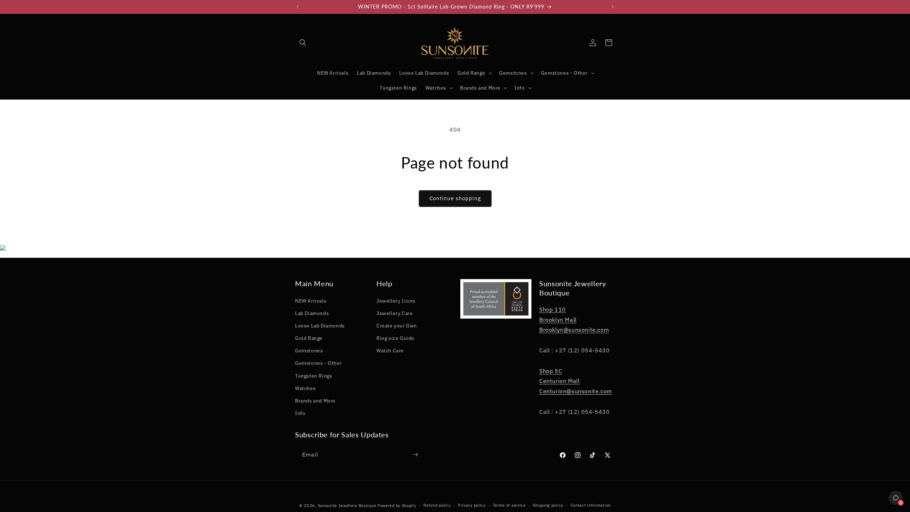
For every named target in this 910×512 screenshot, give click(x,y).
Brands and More (315, 401)
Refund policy (436, 505)
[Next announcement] (612, 7)
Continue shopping (455, 198)
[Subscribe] (415, 455)
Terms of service (509, 505)
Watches (305, 388)
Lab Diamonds (312, 313)
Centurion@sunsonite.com (575, 391)
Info (300, 413)
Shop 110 (552, 309)
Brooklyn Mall (558, 319)
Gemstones (309, 350)
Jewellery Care (394, 313)
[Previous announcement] (297, 7)
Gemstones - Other (318, 363)
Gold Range (309, 338)
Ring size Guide (395, 338)
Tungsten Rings (313, 376)
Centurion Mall (559, 380)
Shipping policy (548, 505)
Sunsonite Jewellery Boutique (347, 505)
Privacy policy (472, 505)
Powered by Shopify (397, 505)
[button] (303, 42)
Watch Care (390, 350)
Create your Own (396, 325)
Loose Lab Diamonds (320, 325)
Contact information (591, 505)
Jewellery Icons (396, 301)
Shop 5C (550, 370)
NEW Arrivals (310, 301)
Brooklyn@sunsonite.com (574, 329)
